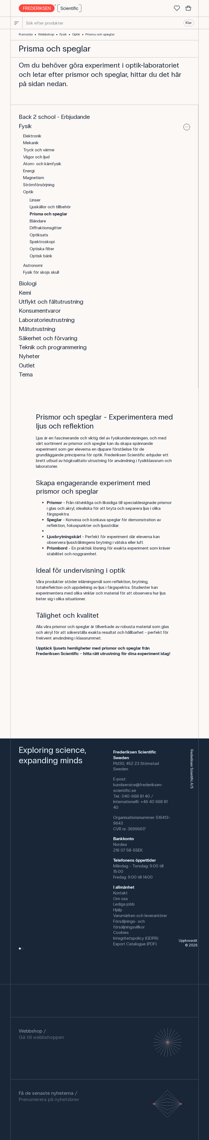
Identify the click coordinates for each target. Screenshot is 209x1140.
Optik (76, 34)
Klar (189, 23)
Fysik (63, 34)
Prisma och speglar (100, 34)
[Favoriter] (177, 8)
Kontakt (120, 892)
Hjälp (117, 909)
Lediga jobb (124, 904)
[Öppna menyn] (16, 23)
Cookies (121, 932)
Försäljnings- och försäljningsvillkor (129, 924)
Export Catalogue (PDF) (135, 943)
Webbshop (46, 34)
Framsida (26, 34)
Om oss (120, 898)
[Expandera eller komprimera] (186, 127)
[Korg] (188, 8)
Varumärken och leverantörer (140, 915)
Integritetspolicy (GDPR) (135, 938)
